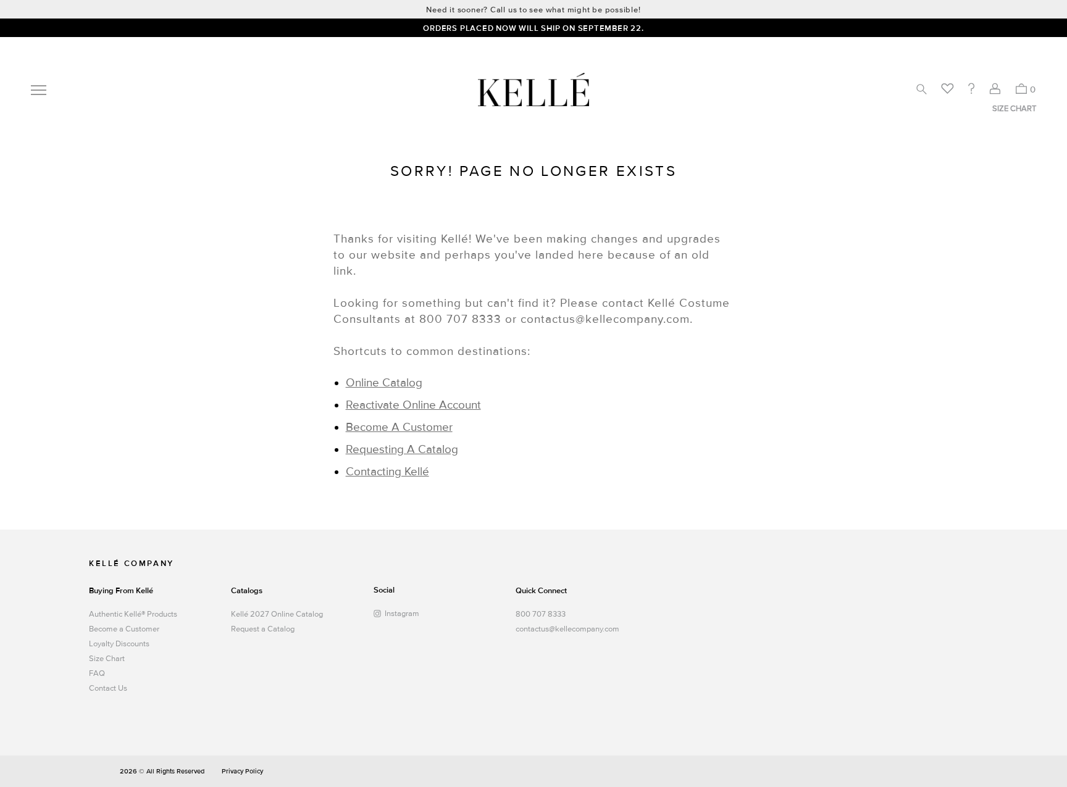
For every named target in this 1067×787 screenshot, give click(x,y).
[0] (1021, 88)
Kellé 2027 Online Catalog (277, 614)
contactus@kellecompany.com (566, 629)
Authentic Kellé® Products (133, 614)
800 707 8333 (541, 614)
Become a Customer (124, 629)
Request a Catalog (263, 629)
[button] (921, 88)
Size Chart (107, 659)
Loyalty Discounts (119, 644)
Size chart (1014, 109)
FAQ (97, 673)
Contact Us (108, 688)
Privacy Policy (242, 771)
